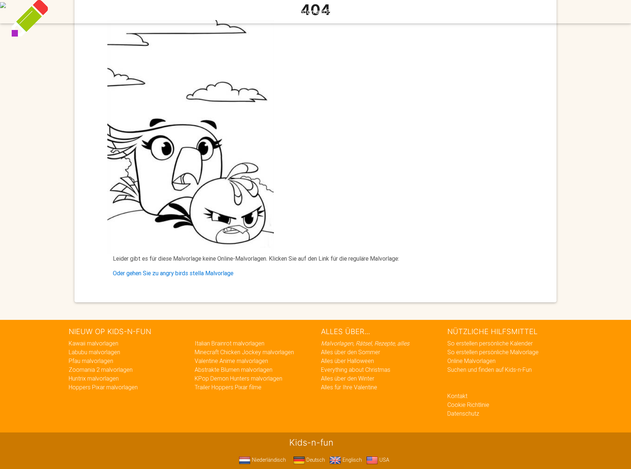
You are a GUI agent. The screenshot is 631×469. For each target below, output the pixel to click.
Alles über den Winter (347, 378)
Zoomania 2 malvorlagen (101, 369)
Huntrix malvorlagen (94, 378)
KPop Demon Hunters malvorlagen (238, 378)
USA (383, 460)
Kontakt (457, 396)
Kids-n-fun (155, 11)
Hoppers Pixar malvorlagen (103, 387)
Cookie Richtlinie (468, 404)
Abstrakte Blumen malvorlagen (233, 369)
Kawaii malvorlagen (93, 343)
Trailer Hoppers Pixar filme (228, 387)
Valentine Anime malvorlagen (231, 360)
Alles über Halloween (347, 360)
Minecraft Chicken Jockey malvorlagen (244, 352)
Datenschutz (463, 413)
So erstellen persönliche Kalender (490, 343)
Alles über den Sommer (350, 352)
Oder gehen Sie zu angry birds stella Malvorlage (173, 273)
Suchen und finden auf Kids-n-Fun (489, 369)
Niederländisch (268, 460)
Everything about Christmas (355, 369)
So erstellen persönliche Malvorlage (493, 352)
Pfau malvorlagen (91, 360)
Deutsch (315, 460)
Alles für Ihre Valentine (349, 387)
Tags (449, 11)
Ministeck (369, 11)
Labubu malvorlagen (94, 352)
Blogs (254, 11)
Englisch (351, 460)
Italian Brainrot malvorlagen (229, 343)
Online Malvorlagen (471, 360)
